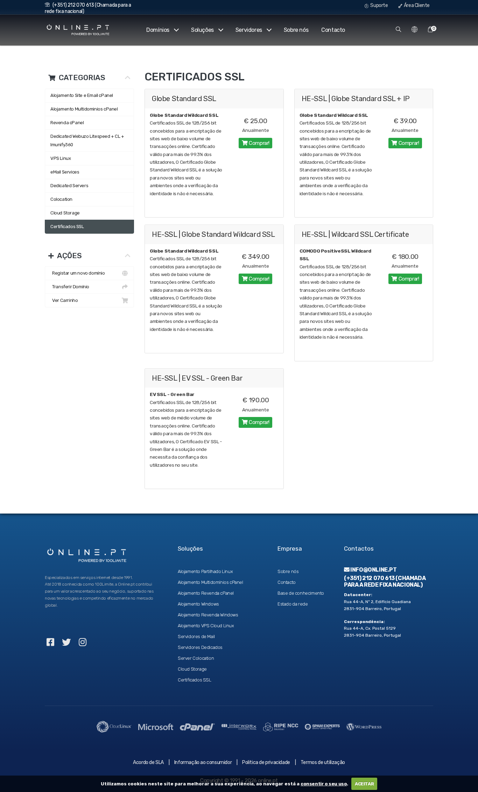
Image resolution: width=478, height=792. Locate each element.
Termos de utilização (323, 762)
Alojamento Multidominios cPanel (84, 109)
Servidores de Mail (196, 636)
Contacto (333, 30)
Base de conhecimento (300, 593)
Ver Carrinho (64, 300)
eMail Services (64, 172)
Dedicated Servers (69, 185)
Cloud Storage (65, 212)
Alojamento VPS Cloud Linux (206, 625)
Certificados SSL (67, 226)
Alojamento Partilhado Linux (205, 571)
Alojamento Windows (198, 604)
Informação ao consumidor (203, 762)
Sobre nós (296, 30)
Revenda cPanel (67, 122)
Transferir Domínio (69, 286)
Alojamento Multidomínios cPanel (210, 582)
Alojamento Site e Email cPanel (81, 95)
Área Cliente (416, 5)
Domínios (157, 30)
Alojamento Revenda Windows (208, 614)
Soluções (202, 30)
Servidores (249, 30)
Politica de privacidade (266, 762)
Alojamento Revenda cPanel (206, 593)
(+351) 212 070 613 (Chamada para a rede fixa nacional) (385, 581)
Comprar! (258, 143)
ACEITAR (364, 783)
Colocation (61, 199)
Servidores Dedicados (200, 647)
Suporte (379, 5)
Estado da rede (292, 604)
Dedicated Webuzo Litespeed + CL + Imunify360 (87, 140)
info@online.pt (373, 569)
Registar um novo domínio (77, 273)
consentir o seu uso (324, 783)
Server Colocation (196, 658)
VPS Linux (60, 158)
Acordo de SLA (148, 762)
